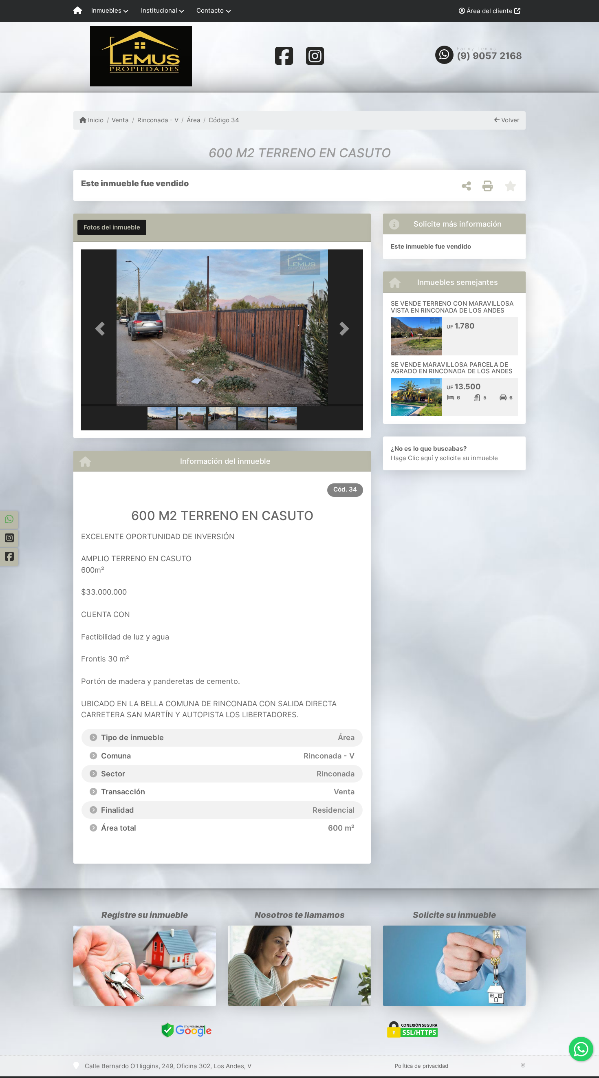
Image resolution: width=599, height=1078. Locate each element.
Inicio (95, 120)
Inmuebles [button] (106, 10)
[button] (102, 329)
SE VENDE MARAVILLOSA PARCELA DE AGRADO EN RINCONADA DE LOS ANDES (452, 368)
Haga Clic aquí (412, 458)
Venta (120, 120)
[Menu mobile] (77, 11)
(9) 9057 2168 (489, 56)
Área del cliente (489, 11)
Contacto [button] (210, 10)
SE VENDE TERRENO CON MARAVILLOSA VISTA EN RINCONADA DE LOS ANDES (452, 307)
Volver (510, 120)
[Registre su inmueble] (144, 966)
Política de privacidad (421, 1066)
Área (193, 120)
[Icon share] (284, 55)
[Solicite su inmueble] (454, 966)
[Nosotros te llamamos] (299, 966)
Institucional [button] (159, 10)
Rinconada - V (157, 120)
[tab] (111, 227)
